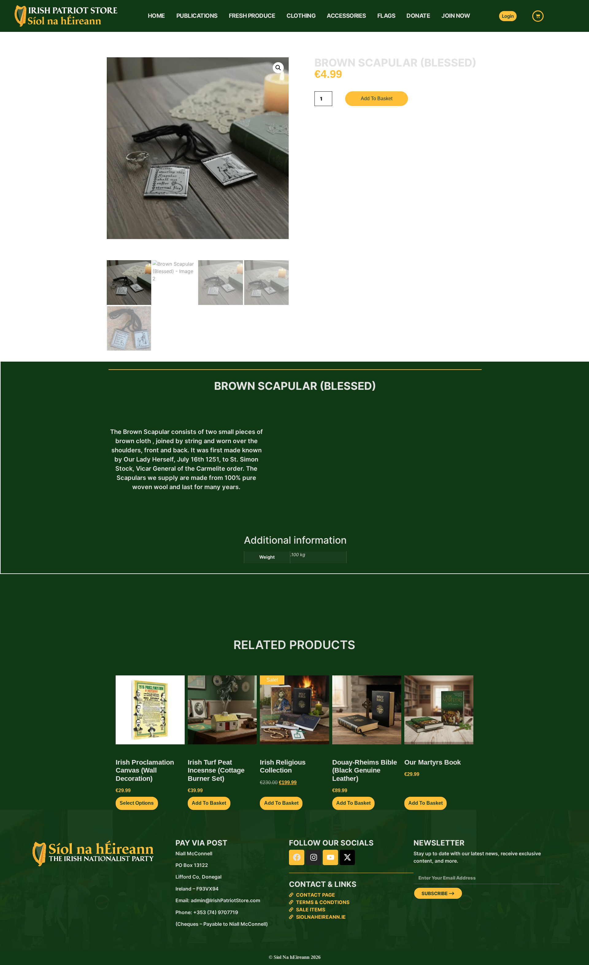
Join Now (455, 15)
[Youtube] (330, 857)
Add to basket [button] (209, 803)
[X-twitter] (347, 857)
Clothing (301, 15)
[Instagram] (313, 857)
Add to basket (376, 98)
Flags (386, 15)
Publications (197, 15)
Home (156, 15)
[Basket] (538, 16)
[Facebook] (296, 857)
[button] (278, 67)
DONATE (418, 15)
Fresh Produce (252, 15)
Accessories (346, 15)
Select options (137, 803)
